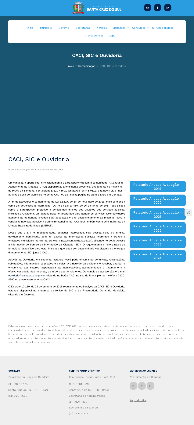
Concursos (139, 27)
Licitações (119, 27)
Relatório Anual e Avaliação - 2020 (157, 200)
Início (30, 27)
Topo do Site (138, 400)
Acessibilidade (164, 27)
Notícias (102, 27)
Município (46, 27)
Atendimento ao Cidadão (146, 376)
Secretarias (83, 27)
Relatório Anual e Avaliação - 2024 (157, 256)
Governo (64, 27)
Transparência (94, 35)
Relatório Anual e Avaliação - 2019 (157, 187)
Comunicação (86, 65)
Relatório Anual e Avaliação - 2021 (157, 214)
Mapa (111, 35)
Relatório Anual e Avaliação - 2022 (157, 228)
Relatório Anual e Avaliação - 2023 (157, 242)
